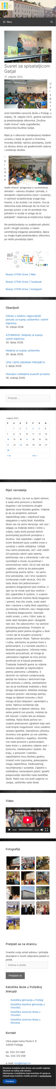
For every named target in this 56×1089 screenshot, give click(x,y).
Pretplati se (15, 975)
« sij (8, 455)
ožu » (34, 455)
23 (21, 445)
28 (8, 450)
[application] (28, 820)
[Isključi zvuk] (41, 829)
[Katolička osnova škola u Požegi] (28, 8)
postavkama (45, 1076)
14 (8, 439)
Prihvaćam (10, 1081)
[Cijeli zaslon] (46, 829)
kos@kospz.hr (22, 1063)
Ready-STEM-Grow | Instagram (24, 289)
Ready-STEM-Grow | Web (21, 274)
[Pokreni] (9, 829)
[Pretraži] (51, 22)
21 (8, 445)
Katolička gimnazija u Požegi (27, 1000)
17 (27, 439)
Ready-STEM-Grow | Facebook (24, 281)
